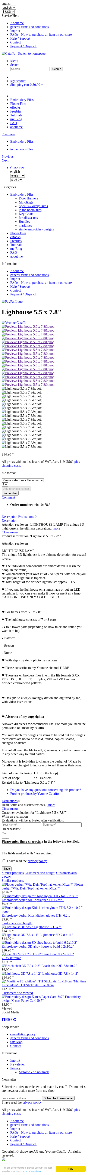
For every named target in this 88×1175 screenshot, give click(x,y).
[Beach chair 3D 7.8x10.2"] (21, 966)
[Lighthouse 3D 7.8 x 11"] (21, 935)
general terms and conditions (29, 27)
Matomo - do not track (34, 1072)
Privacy (15, 1068)
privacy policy (37, 861)
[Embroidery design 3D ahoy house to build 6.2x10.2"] (40, 942)
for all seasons (28, 217)
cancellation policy (22, 1034)
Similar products (13, 873)
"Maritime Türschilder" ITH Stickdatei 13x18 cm (44, 983)
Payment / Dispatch (23, 46)
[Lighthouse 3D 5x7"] (18, 927)
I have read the (27, 861)
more (56, 528)
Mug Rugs (26, 202)
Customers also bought (40, 873)
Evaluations (27, 517)
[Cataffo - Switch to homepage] (23, 53)
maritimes (25, 225)
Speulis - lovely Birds (33, 206)
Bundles (24, 221)
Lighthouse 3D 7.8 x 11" (56, 935)
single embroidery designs (36, 229)
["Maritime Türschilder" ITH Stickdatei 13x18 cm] (37, 981)
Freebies (16, 241)
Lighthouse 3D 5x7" (48, 927)
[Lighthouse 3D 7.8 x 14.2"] (22, 973)
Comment (8, 497)
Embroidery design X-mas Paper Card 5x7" (41, 998)
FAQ (13, 252)
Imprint (15, 30)
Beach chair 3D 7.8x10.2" (59, 966)
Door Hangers (28, 198)
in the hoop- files (30, 210)
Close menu (18, 168)
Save (6, 868)
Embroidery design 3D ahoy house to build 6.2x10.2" (38, 946)
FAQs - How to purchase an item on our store (41, 34)
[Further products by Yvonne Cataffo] (14, 322)
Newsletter (17, 1064)
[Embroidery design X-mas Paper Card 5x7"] (33, 997)
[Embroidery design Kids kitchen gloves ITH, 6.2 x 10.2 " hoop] (44, 911)
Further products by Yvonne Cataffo (34, 793)
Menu (14, 61)
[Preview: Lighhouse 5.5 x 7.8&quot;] (28, 326)
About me (17, 23)
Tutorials (16, 245)
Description (9, 517)
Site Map (16, 1042)
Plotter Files (18, 233)
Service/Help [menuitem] (37, 31)
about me (16, 256)
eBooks (15, 237)
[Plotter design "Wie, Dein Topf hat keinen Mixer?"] (38, 884)
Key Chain (26, 214)
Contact (15, 42)
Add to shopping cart (16, 488)
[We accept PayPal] (12, 301)
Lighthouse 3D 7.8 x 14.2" (60, 973)
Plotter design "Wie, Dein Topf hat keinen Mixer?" (42, 886)
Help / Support (20, 38)
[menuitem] (48, 23)
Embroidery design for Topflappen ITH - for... (33, 900)
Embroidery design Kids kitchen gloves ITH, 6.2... (36, 915)
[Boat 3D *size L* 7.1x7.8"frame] (26, 954)
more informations (32, 1171)
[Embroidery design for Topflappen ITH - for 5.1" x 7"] (40, 896)
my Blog (16, 248)
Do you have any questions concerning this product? (45, 790)
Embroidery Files (22, 194)
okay (70, 1168)
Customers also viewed (17, 993)
